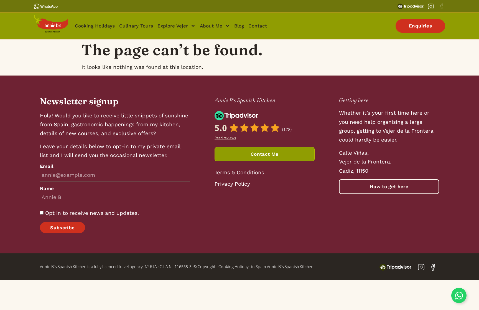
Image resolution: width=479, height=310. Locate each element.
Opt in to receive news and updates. (92, 213)
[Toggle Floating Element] (459, 295)
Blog (239, 26)
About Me (211, 26)
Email (46, 166)
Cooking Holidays (95, 26)
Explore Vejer (172, 26)
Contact (257, 26)
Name (47, 188)
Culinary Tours (136, 26)
